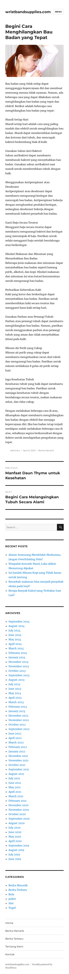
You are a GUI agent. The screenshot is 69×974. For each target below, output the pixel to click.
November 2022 (19, 720)
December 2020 (18, 805)
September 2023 (19, 675)
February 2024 (18, 652)
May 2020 (15, 836)
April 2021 (15, 791)
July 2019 (14, 854)
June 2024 (15, 635)
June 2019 (15, 859)
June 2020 (15, 832)
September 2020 (19, 818)
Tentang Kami (14, 946)
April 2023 (15, 697)
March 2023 (16, 702)
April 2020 (15, 841)
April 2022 (15, 738)
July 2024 (14, 630)
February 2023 (18, 706)
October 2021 (17, 764)
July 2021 (14, 778)
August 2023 (16, 679)
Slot (11, 903)
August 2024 (17, 626)
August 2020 (17, 823)
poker (12, 898)
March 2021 (16, 796)
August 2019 (16, 850)
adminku (15, 450)
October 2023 (17, 670)
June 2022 (15, 733)
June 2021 (15, 782)
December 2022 (18, 715)
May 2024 (15, 639)
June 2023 (15, 688)
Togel (12, 907)
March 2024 (16, 648)
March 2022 (16, 742)
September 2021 (19, 769)
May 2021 (15, 787)
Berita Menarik (46, 450)
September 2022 (19, 729)
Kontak (10, 954)
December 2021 (18, 756)
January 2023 (17, 711)
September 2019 (19, 845)
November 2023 (19, 666)
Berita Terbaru (18, 889)
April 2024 (15, 643)
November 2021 (18, 760)
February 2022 (18, 747)
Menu (58, 11)
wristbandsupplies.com (28, 12)
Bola (11, 894)
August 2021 (16, 773)
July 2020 (14, 827)
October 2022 (17, 724)
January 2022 (17, 751)
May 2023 (15, 693)
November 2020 (19, 809)
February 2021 (17, 800)
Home (9, 923)
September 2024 (19, 621)
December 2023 (18, 661)
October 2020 (17, 814)
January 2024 (17, 657)
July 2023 (14, 684)
